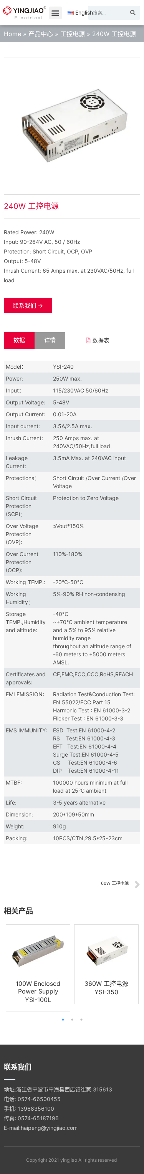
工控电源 (72, 34)
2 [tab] (72, 1019)
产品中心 (40, 34)
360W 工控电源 (106, 983)
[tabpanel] (38, 968)
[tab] (19, 340)
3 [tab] (81, 1019)
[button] (55, 13)
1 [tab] (63, 1019)
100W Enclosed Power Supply (38, 987)
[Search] (133, 12)
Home (12, 34)
